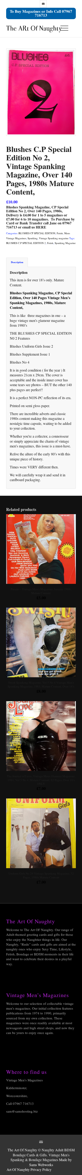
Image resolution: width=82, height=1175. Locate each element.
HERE (41, 227)
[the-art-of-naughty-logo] (34, 28)
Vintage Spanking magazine (54, 238)
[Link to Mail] (43, 3)
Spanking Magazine (65, 243)
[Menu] (62, 28)
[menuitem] (63, 28)
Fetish (60, 233)
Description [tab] (17, 262)
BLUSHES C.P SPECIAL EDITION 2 (26, 243)
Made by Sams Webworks (50, 1162)
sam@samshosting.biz (22, 1111)
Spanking (33, 238)
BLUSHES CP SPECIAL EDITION (36, 233)
